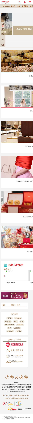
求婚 (18, 6)
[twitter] (2, 39)
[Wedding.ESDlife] (5, 2)
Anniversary (22, 395)
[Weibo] (2, 29)
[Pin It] (2, 34)
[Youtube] (2, 44)
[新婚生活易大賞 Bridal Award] (14, 350)
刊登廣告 (11, 417)
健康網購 (14, 398)
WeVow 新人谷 (10, 6)
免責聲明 (23, 391)
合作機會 (15, 417)
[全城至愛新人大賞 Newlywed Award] (14, 356)
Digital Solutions (23, 398)
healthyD (7, 398)
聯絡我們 (27, 417)
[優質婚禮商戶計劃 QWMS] (14, 344)
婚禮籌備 (25, 6)
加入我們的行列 (21, 417)
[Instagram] (2, 23)
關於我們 (7, 417)
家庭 (28, 395)
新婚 (15, 395)
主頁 (3, 417)
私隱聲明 (8, 418)
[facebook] (2, 18)
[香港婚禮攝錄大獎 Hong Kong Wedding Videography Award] (14, 361)
